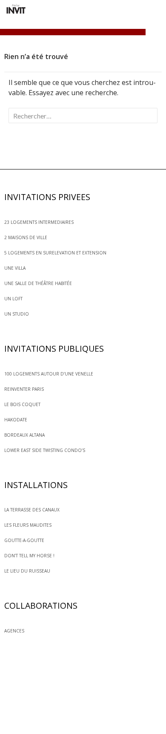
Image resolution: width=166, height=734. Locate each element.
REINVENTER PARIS (24, 389)
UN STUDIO (16, 314)
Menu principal (156, 33)
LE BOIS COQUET (22, 404)
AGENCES (14, 631)
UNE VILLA (15, 268)
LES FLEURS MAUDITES (28, 525)
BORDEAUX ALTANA (24, 435)
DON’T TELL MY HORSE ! (29, 556)
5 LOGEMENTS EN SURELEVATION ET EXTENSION (55, 253)
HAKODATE (15, 420)
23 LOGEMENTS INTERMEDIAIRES (39, 222)
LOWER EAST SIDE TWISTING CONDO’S (44, 450)
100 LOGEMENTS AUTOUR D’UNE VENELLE (48, 374)
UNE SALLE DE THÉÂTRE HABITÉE (38, 283)
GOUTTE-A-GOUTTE (24, 540)
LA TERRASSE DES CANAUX (32, 510)
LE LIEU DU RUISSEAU (27, 571)
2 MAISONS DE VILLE (25, 237)
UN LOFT (13, 299)
